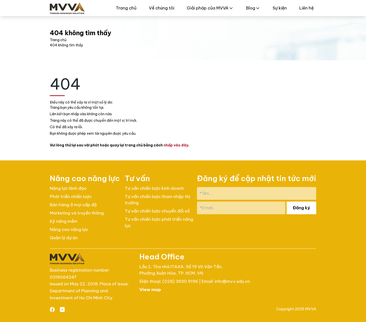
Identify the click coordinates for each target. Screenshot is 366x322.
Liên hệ (306, 8)
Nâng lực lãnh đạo (68, 188)
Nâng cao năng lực (69, 229)
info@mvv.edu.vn (232, 281)
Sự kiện (280, 8)
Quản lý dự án (64, 237)
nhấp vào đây (176, 145)
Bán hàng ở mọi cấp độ (73, 205)
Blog (250, 8)
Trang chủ (126, 8)
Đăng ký (301, 208)
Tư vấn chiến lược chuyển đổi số (157, 211)
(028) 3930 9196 (180, 281)
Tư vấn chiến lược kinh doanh (154, 188)
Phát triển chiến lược (71, 196)
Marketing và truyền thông (77, 213)
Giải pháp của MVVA (208, 8)
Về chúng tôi (161, 8)
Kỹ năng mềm (63, 221)
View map (150, 289)
